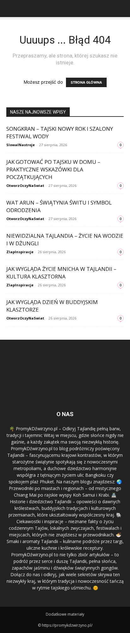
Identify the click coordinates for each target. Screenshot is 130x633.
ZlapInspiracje (19, 251)
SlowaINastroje (20, 144)
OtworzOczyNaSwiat (25, 185)
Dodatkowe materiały (65, 614)
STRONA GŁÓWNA (86, 82)
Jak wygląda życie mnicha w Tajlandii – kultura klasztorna (61, 272)
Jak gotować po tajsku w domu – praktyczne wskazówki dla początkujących (53, 169)
